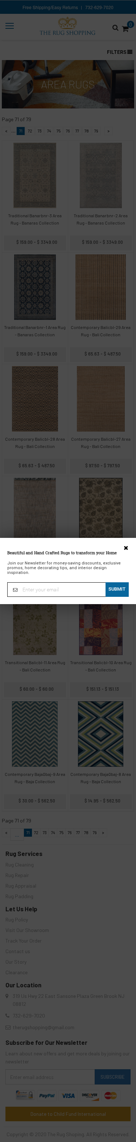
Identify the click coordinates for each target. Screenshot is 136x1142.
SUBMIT (116, 589)
